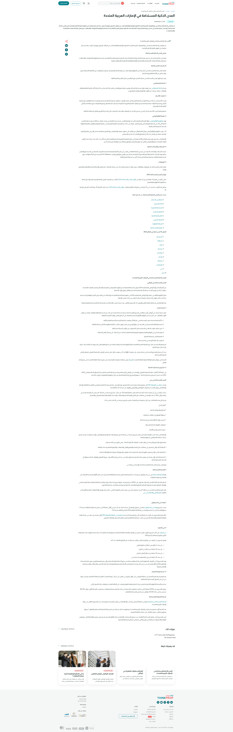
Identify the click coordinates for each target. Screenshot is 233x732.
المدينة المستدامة (158, 475)
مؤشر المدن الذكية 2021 (116, 187)
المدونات (170, 21)
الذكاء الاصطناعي (156, 88)
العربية (136, 709)
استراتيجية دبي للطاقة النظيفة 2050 (113, 515)
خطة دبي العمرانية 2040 (154, 385)
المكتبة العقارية (141, 3)
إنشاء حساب (63, 3)
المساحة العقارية (79, 670)
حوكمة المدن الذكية (156, 228)
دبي (161, 269)
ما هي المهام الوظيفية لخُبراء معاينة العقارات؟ (74, 675)
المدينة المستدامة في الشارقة (157, 602)
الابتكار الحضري (158, 220)
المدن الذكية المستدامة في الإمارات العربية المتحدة (163, 672)
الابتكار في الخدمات (157, 200)
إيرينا (131, 360)
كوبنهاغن (159, 265)
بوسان (160, 257)
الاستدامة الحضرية (157, 208)
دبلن (163, 273)
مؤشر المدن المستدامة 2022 (127, 179)
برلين (161, 245)
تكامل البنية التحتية (157, 216)
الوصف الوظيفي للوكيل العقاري (102, 674)
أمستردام (160, 237)
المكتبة (167, 11)
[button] (66, 628)
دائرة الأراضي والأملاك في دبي (152, 493)
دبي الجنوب (162, 532)
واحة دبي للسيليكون (151, 507)
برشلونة (160, 241)
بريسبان (160, 249)
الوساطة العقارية (108, 670)
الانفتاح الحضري (158, 212)
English (135, 712)
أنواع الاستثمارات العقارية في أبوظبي (133, 672)
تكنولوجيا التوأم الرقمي (156, 121)
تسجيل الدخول (75, 3)
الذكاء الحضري (158, 204)
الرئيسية (157, 3)
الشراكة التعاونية (157, 224)
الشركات (133, 3)
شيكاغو (160, 261)
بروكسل (160, 253)
